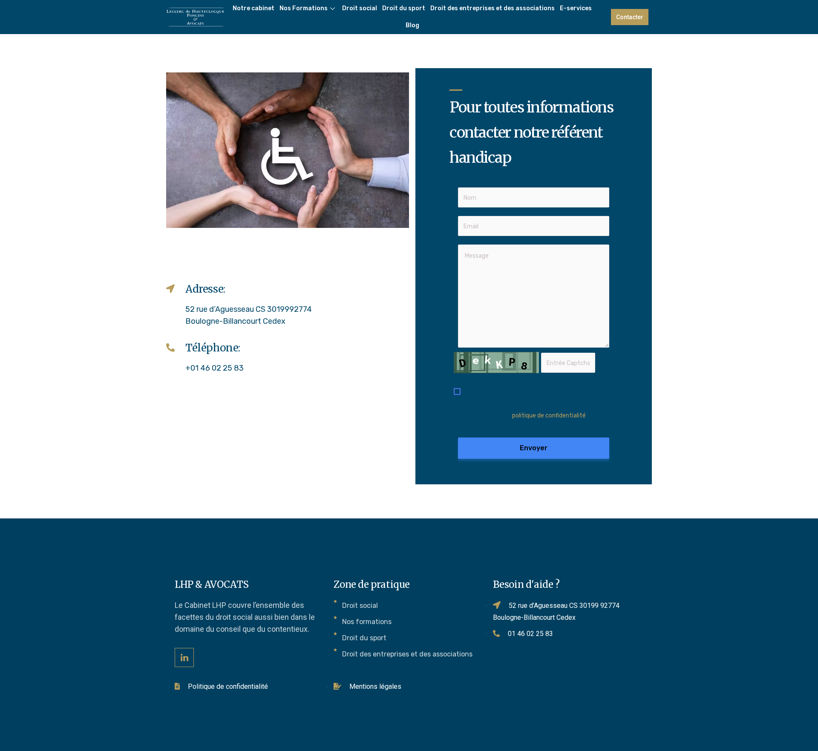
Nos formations (367, 622)
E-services (576, 8)
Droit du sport (403, 8)
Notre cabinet (253, 8)
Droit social (359, 8)
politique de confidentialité (549, 415)
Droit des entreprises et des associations (492, 8)
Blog (412, 25)
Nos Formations (303, 8)
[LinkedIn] (184, 657)
